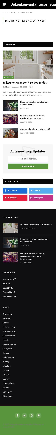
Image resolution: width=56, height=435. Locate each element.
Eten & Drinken (9, 331)
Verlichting (7, 392)
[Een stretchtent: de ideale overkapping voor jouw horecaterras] (10, 119)
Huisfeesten (8, 357)
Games (6, 353)
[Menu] (4, 4)
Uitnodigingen (9, 383)
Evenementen (9, 336)
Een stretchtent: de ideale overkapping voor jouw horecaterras (32, 118)
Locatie (6, 370)
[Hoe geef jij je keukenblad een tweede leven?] (10, 105)
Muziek (6, 375)
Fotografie (7, 349)
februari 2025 (9, 292)
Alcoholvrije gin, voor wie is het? (35, 129)
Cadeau (6, 323)
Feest (5, 340)
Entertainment (9, 327)
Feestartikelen (9, 344)
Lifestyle (7, 366)
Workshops (7, 396)
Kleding (6, 362)
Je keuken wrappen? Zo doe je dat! (25, 82)
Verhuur (6, 388)
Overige (6, 379)
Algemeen (8, 77)
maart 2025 (8, 288)
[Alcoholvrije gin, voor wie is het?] (10, 133)
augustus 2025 (9, 279)
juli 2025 (6, 284)
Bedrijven (7, 318)
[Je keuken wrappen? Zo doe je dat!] (28, 65)
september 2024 (10, 296)
